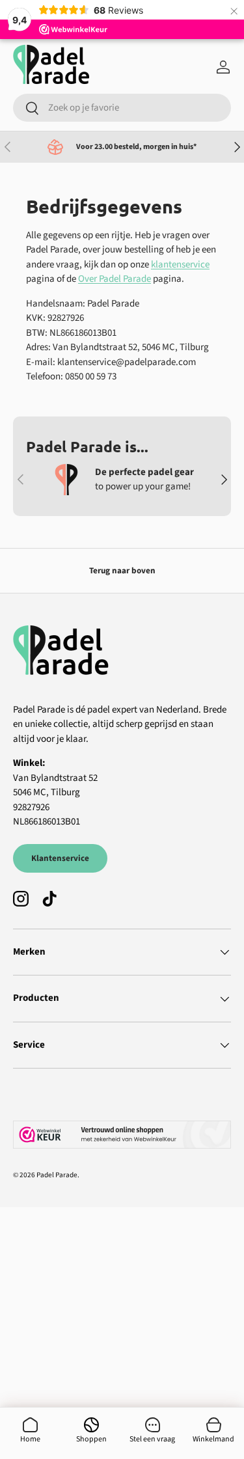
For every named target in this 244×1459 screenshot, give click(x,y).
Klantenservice (60, 858)
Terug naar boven (122, 570)
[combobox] (122, 108)
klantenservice (180, 264)
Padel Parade (56, 1174)
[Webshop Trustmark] (122, 1135)
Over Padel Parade (114, 279)
